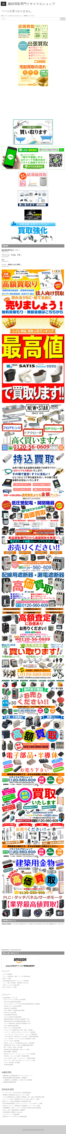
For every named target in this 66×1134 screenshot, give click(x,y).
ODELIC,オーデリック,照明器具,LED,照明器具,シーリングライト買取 (21, 1105)
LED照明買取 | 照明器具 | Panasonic (12, 1112)
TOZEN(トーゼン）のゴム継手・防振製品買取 (16, 1056)
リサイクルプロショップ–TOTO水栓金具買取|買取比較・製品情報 (22, 1004)
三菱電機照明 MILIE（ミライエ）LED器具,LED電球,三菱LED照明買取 (22, 1108)
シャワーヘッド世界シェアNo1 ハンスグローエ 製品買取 (19, 1032)
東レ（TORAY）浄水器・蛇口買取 (13, 1047)
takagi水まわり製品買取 (10, 1008)
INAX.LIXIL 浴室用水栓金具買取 (12, 1001)
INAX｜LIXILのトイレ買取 (10, 987)
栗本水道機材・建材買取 (10, 1051)
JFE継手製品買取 (8, 1064)
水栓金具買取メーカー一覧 (10, 997)
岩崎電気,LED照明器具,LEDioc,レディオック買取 (16, 1095)
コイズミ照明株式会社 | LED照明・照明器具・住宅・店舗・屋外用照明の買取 (23, 1097)
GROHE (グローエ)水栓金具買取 (12, 1006)
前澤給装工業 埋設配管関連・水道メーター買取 (16, 1049)
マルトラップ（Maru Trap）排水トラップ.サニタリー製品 (19, 1060)
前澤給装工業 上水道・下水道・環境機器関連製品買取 (18, 1045)
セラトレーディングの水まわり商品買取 (15, 999)
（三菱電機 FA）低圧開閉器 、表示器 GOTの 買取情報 (17, 1080)
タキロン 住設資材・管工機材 (12, 1062)
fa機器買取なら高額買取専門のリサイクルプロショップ (17, 1075)
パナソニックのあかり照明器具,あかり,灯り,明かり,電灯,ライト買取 (21, 1099)
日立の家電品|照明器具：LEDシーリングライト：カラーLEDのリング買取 (22, 1103)
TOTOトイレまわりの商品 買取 (11, 985)
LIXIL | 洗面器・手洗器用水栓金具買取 (14, 1010)
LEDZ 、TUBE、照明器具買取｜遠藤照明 (14, 1110)
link (3, 260)
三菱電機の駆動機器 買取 (9, 1082)
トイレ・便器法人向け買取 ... (12, 264)
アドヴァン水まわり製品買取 (12, 1040)
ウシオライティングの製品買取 (11, 1114)
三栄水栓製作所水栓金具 (10, 1014)
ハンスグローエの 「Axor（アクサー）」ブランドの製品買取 (20, 1034)
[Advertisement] (12, 104)
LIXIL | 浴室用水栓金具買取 (11, 1025)
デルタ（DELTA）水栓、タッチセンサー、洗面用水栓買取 (19, 1058)
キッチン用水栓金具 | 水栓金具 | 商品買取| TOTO (17, 1023)
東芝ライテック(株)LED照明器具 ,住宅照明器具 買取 (17, 1101)
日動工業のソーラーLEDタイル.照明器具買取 (15, 1116)
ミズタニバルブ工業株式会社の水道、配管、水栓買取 (18, 1030)
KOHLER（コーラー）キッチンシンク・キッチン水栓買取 (19, 1054)
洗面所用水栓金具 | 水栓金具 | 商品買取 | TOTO (17, 1019)
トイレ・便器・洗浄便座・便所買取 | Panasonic (16, 983)
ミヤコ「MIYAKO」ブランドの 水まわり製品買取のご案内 (19, 1038)
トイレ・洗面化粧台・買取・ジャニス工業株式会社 (16, 976)
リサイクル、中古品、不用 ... (12, 255)
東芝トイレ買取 (7, 978)
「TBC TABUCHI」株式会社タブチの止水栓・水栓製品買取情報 (21, 1036)
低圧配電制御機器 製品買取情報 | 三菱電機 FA (15, 1077)
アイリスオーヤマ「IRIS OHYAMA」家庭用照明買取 (17, 1092)
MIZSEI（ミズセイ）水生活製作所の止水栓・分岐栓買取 (19, 1043)
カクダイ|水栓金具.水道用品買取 (12, 1017)
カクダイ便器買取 (7, 974)
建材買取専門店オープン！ (11, 250)
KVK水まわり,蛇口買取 (10, 1012)
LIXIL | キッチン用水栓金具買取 (12, 1027)
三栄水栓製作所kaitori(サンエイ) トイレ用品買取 (16, 980)
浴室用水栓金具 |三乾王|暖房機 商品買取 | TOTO (17, 1021)
